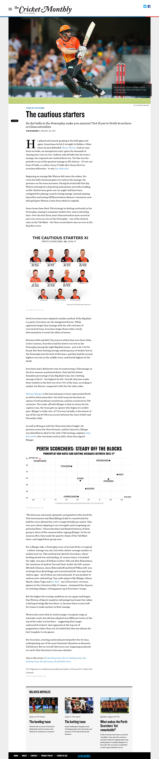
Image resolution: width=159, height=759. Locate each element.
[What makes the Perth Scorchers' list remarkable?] (114, 714)
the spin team (46, 661)
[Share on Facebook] (149, 6)
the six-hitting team (72, 658)
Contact (34, 755)
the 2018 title (61, 168)
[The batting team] (79, 714)
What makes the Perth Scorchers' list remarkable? (113, 725)
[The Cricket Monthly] (43, 8)
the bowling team (52, 658)
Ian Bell (55, 582)
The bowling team (40, 721)
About (24, 755)
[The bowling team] (43, 714)
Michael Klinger (34, 394)
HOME (16, 755)
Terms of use (62, 755)
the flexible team (62, 661)
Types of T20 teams (35, 108)
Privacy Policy (47, 755)
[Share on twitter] (145, 6)
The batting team (75, 721)
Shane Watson (69, 147)
